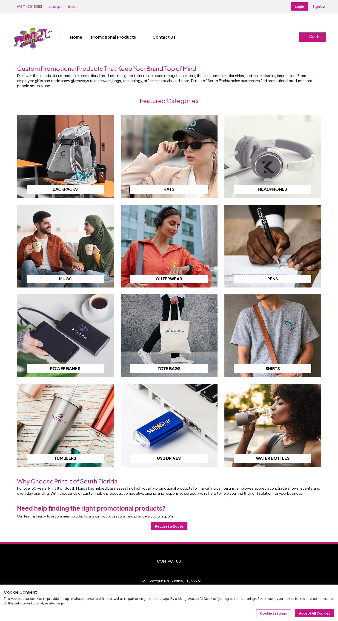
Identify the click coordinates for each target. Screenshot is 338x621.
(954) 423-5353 (29, 6)
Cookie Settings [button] (273, 613)
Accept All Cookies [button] (314, 613)
